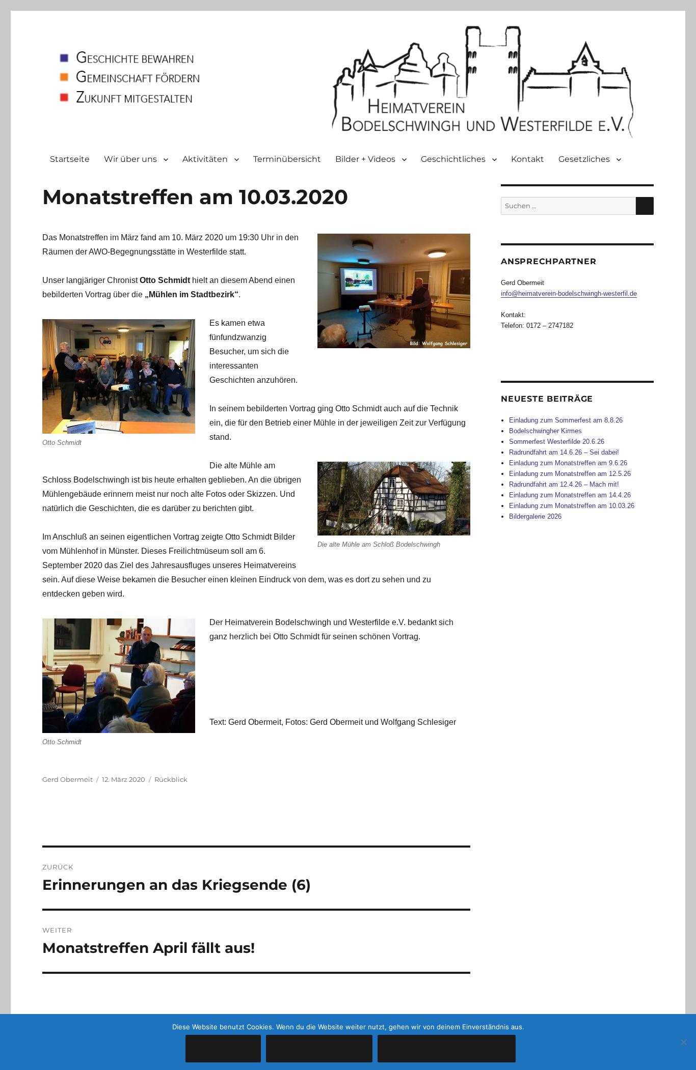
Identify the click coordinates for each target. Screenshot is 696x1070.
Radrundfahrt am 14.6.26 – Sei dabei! (564, 452)
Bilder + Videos (365, 159)
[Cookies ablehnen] (683, 1042)
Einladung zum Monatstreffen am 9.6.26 (568, 463)
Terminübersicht (287, 159)
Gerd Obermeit (67, 779)
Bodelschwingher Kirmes (545, 431)
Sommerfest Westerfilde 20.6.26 (556, 441)
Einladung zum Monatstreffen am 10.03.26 (571, 506)
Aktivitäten (205, 159)
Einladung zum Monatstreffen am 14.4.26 (570, 495)
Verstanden (223, 1049)
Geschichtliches (453, 159)
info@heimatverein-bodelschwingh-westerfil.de (569, 293)
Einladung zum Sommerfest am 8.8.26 (566, 420)
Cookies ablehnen (319, 1049)
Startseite (70, 159)
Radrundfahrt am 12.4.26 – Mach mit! (564, 484)
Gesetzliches (584, 159)
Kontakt (527, 159)
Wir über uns (130, 159)
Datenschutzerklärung (446, 1049)
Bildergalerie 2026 (535, 516)
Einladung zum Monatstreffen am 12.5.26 (570, 473)
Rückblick (171, 779)
